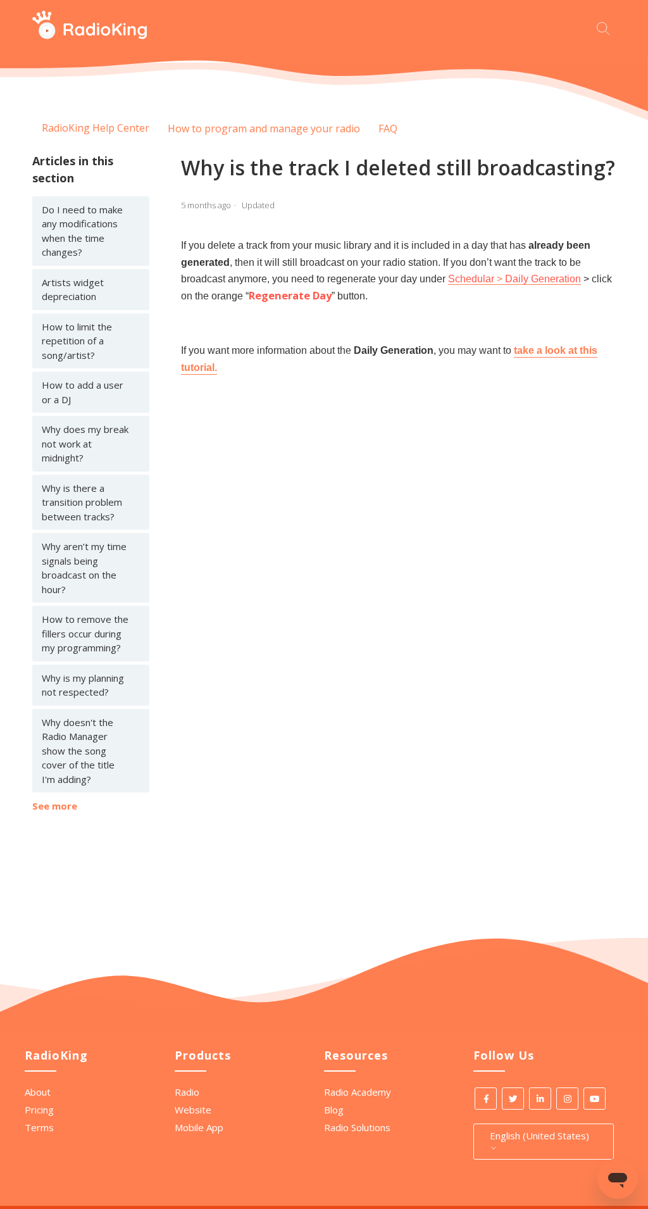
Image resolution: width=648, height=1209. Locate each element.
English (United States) (539, 1135)
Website (193, 1109)
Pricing (39, 1109)
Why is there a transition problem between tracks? (82, 502)
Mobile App (199, 1127)
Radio (187, 1092)
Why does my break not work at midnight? (85, 443)
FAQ (387, 128)
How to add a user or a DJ (82, 392)
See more (54, 805)
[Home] (89, 35)
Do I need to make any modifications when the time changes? (82, 231)
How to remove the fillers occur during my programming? (85, 633)
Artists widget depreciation (73, 289)
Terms (39, 1127)
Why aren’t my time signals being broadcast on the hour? (84, 568)
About (38, 1092)
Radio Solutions (357, 1127)
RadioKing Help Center (95, 128)
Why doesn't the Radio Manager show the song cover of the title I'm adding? (78, 751)
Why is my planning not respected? (83, 685)
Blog (334, 1109)
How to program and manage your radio (264, 128)
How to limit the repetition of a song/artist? (77, 340)
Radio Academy (357, 1092)
